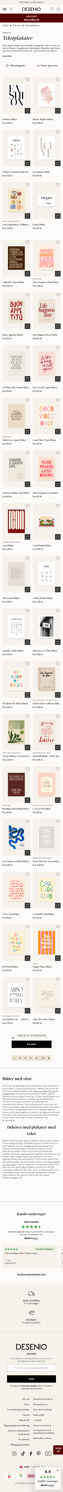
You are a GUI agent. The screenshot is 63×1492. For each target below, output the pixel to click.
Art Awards (24, 1439)
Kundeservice (40, 1404)
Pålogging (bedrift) (20, 1445)
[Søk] (11, 9)
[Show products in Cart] (58, 9)
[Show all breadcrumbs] (5, 25)
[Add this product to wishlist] (27, 79)
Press (27, 1404)
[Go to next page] (49, 1058)
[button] (48, 1478)
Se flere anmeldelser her (31, 1274)
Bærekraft (24, 1420)
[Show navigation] (4, 9)
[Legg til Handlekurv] (27, 110)
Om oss (26, 1399)
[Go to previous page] (14, 1058)
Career (26, 1415)
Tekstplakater (32, 25)
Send (31, 1379)
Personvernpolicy (29, 1386)
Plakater (17, 25)
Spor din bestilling (42, 1409)
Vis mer (31, 1044)
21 (43, 1058)
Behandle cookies (42, 1438)
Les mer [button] (7, 56)
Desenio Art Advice (43, 1399)
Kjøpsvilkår (38, 1415)
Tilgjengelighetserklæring (17, 1425)
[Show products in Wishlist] (51, 9)
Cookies (37, 1420)
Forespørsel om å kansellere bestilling (43, 1431)
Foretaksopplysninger (18, 1409)
